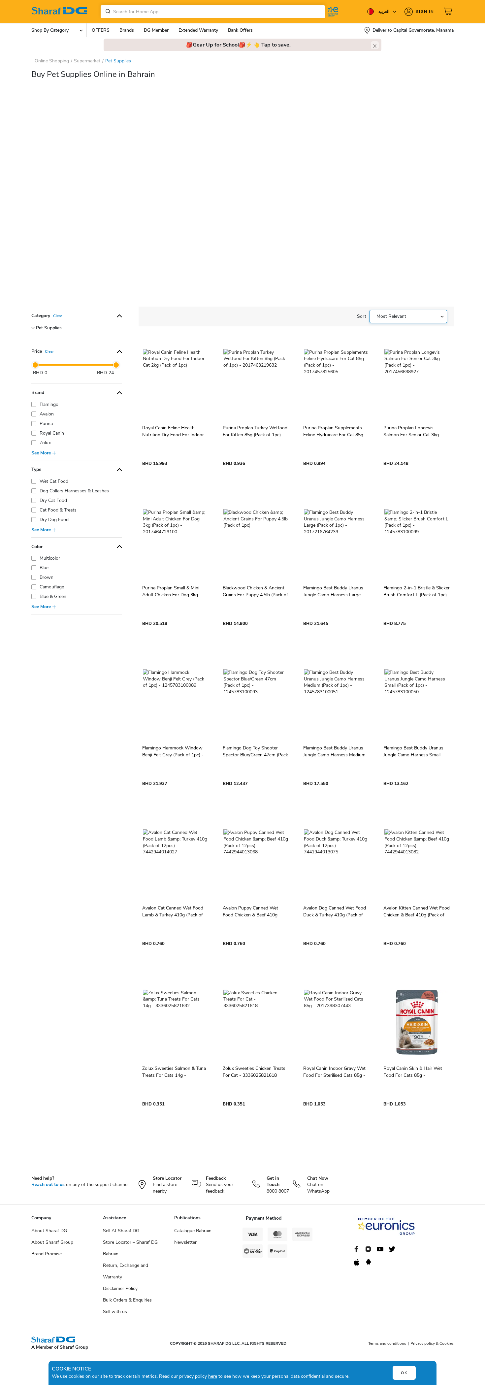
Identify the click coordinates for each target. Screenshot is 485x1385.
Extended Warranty (198, 30)
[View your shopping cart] (449, 11)
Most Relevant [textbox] (391, 316)
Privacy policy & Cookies (432, 1343)
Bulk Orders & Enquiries (127, 1300)
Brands (126, 30)
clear (57, 315)
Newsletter (185, 1242)
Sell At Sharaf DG (121, 1231)
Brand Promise (46, 1254)
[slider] (35, 365)
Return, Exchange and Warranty (125, 1271)
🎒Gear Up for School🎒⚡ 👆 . (238, 45)
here (212, 1376)
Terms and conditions (387, 1343)
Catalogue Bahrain (192, 1231)
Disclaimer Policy (120, 1288)
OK (404, 1372)
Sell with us (115, 1311)
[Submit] (107, 11)
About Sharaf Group (52, 1242)
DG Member (156, 30)
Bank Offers (240, 30)
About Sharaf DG (49, 1231)
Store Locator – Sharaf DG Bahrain (130, 1248)
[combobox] (213, 11)
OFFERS (101, 30)
